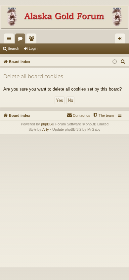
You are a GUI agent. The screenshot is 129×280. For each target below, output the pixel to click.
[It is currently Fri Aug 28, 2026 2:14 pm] (114, 62)
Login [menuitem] (121, 39)
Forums (21, 39)
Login (33, 48)
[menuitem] (123, 61)
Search (13, 48)
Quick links (10, 39)
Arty (45, 129)
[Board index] (64, 17)
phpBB (46, 124)
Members (32, 39)
